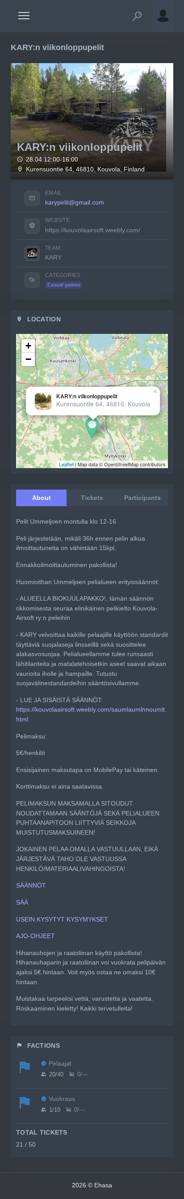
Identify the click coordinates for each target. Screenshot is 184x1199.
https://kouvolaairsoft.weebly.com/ (92, 230)
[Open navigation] (23, 15)
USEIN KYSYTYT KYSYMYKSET (62, 919)
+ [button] (28, 345)
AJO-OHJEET (35, 935)
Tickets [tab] (92, 497)
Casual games (63, 284)
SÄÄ (22, 902)
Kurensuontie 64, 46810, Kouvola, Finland (85, 169)
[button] (137, 15)
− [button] (28, 359)
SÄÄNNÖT (31, 885)
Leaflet (66, 464)
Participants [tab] (142, 497)
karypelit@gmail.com (74, 202)
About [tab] (41, 497)
